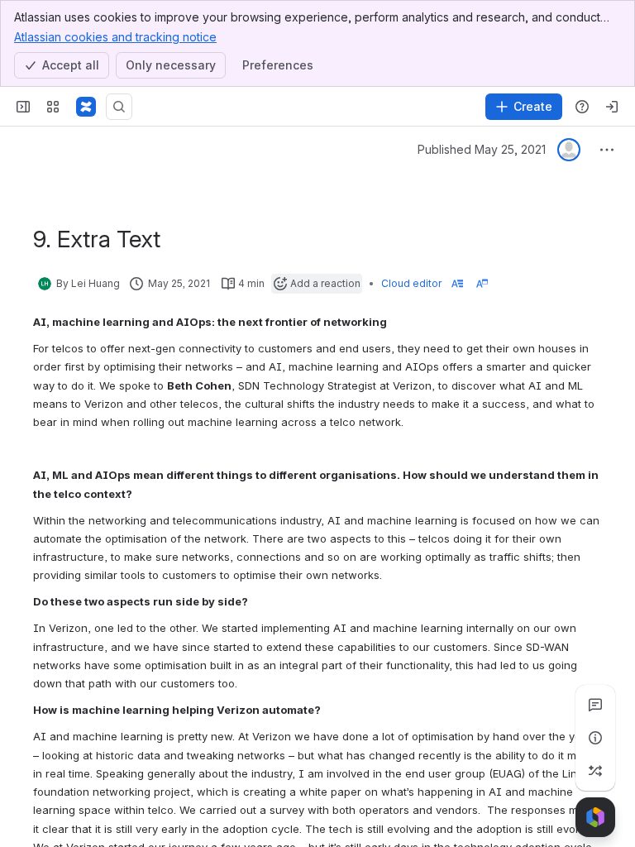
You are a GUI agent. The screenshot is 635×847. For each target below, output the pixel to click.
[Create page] (595, 771)
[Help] (582, 106)
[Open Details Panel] (595, 738)
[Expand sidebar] (23, 106)
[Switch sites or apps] (53, 106)
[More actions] (607, 149)
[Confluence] (86, 106)
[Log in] (612, 106)
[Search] (119, 106)
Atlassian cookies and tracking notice (115, 37)
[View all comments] (595, 704)
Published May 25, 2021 (482, 149)
